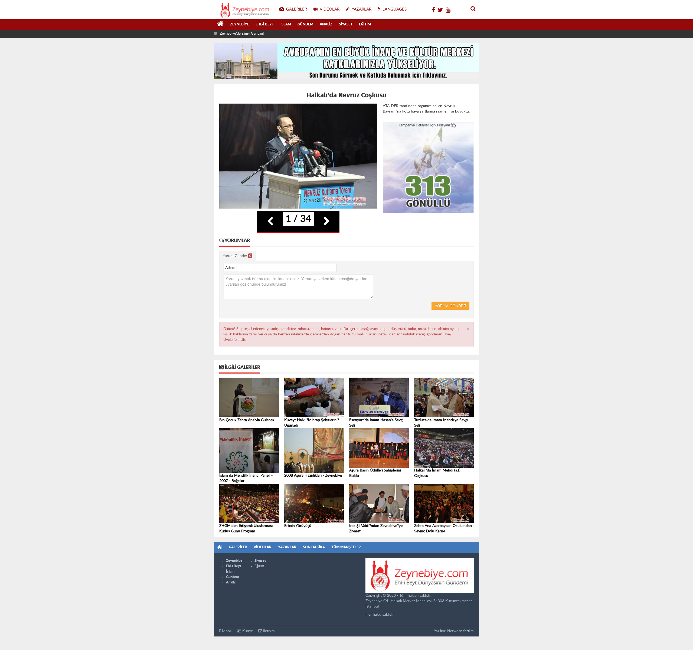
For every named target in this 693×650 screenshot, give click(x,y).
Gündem (305, 24)
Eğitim (365, 24)
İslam (285, 24)
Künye (247, 631)
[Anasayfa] (220, 24)
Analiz (326, 24)
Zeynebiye (239, 24)
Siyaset (345, 24)
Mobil (226, 631)
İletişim (268, 631)
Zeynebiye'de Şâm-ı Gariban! (242, 33)
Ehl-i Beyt (265, 24)
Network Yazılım (460, 631)
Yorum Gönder (237, 256)
